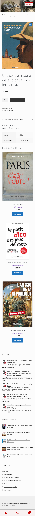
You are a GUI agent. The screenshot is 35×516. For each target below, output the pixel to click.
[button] (30, 24)
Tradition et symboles (10, 487)
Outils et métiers (9, 484)
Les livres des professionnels (12, 481)
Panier (27, 511)
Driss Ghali (10, 110)
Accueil (6, 15)
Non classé (7, 490)
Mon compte (6, 513)
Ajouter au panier (17, 100)
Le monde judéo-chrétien (11, 477)
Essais (11, 15)
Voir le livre (17, 214)
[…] (15, 367)
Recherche (17, 513)
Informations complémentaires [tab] (12, 119)
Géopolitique (8, 474)
